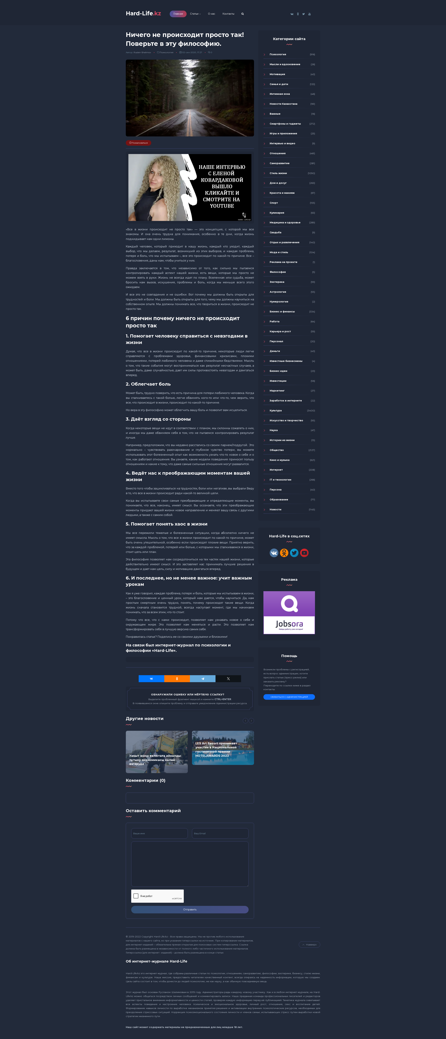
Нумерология (279, 301)
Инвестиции (278, 380)
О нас (211, 13)
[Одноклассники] (177, 678)
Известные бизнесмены (286, 361)
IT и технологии (280, 479)
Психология (166, 52)
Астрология (278, 291)
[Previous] (245, 720)
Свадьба (275, 232)
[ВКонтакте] (151, 678)
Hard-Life (143, 13)
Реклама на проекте (283, 262)
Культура (276, 410)
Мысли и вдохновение (285, 64)
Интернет (276, 469)
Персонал (276, 341)
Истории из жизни (282, 440)
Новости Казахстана (283, 103)
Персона (276, 489)
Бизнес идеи (278, 371)
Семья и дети (279, 84)
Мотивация (277, 74)
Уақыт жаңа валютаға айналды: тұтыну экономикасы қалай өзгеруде (155, 760)
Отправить (190, 909)
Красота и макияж (282, 192)
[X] (228, 678)
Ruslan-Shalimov (142, 52)
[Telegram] (203, 678)
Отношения (278, 153)
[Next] (251, 720)
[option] (157, 752)
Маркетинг (277, 390)
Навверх (311, 944)
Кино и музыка (280, 460)
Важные (275, 113)
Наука (274, 430)
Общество (277, 450)
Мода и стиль (279, 252)
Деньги (275, 351)
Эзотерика (277, 282)
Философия (278, 272)
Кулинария (277, 212)
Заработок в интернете (286, 400)
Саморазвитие (280, 163)
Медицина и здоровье (285, 222)
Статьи (194, 13)
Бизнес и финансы (282, 311)
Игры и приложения (283, 133)
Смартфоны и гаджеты (285, 123)
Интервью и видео (282, 143)
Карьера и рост (280, 331)
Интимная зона (280, 94)
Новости (275, 509)
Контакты (228, 13)
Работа (274, 321)
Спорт (274, 202)
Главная (178, 13)
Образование (279, 499)
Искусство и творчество (286, 420)
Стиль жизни (278, 173)
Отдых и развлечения (284, 242)
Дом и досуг (278, 183)
